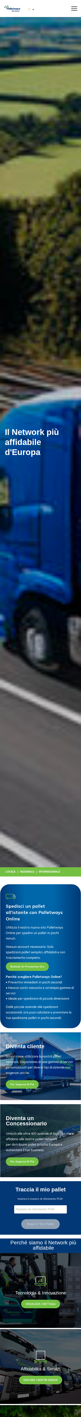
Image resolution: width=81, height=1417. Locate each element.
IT (29, 9)
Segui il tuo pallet (40, 1224)
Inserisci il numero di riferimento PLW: (40, 1198)
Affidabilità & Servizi (40, 1368)
